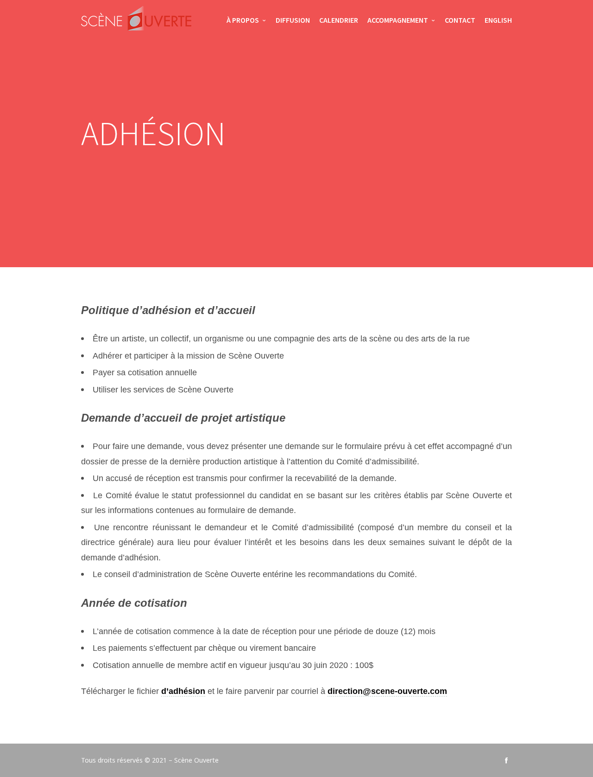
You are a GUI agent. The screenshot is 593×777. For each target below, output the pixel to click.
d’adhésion (183, 691)
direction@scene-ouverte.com (387, 691)
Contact (460, 20)
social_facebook (506, 760)
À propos (243, 20)
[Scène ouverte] (136, 21)
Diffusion (293, 20)
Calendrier (338, 20)
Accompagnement (397, 20)
